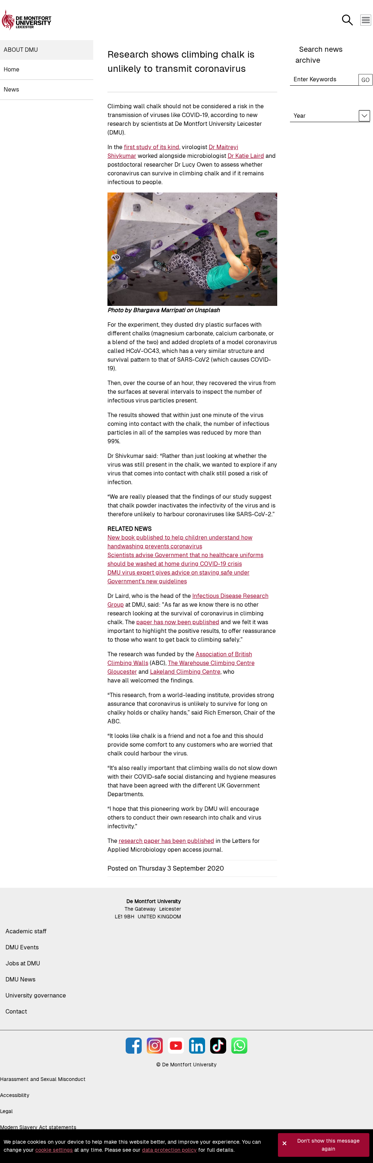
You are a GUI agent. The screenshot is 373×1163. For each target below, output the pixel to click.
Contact (16, 1011)
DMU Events (22, 947)
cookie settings (54, 1150)
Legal (6, 1111)
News (11, 89)
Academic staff (26, 931)
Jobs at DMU (22, 963)
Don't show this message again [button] (328, 1145)
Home (11, 69)
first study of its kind (151, 147)
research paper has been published (166, 840)
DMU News (20, 979)
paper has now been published (177, 622)
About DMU (21, 49)
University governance (35, 995)
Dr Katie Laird (246, 155)
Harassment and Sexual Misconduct (43, 1079)
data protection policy (169, 1150)
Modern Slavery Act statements (38, 1127)
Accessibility (15, 1095)
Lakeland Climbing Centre (185, 671)
